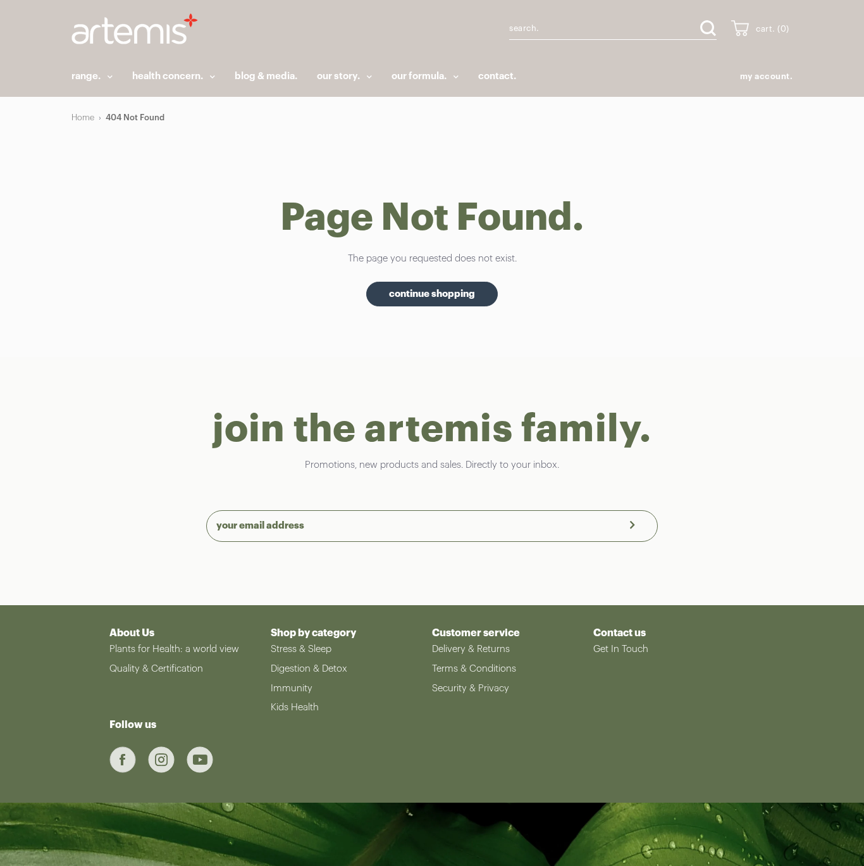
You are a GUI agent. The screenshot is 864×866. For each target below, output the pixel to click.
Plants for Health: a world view (174, 649)
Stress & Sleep (301, 649)
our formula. (420, 76)
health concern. (168, 76)
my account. (766, 76)
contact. (497, 76)
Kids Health (295, 707)
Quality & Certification (156, 669)
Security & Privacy (470, 688)
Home (82, 117)
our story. (339, 76)
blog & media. (266, 76)
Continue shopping (432, 294)
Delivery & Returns (471, 649)
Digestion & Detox (309, 669)
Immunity (291, 688)
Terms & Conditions (474, 669)
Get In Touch (620, 649)
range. (86, 76)
